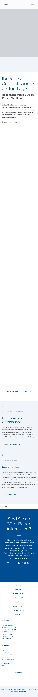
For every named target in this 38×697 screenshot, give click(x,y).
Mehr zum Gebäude (12, 444)
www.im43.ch (5, 665)
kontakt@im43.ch (6, 663)
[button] (32, 4)
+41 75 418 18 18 (9, 634)
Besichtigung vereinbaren (19, 391)
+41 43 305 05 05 (9, 659)
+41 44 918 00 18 (9, 636)
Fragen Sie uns (10, 494)
